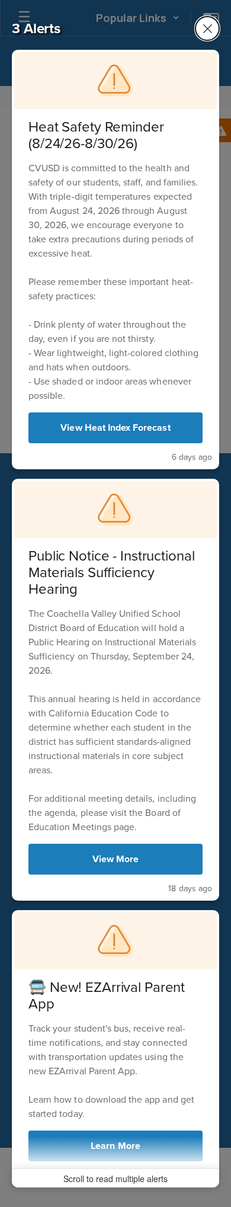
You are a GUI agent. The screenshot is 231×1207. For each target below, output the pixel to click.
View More (115, 859)
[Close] (207, 28)
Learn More (115, 1145)
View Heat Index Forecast (115, 427)
